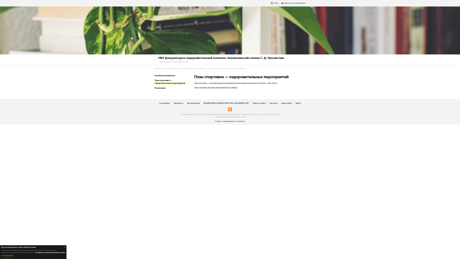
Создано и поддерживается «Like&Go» (230, 121)
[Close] (64, 247)
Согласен (7, 255)
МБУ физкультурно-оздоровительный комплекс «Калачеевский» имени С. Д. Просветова (221, 58)
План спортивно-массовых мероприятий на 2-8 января (215, 87)
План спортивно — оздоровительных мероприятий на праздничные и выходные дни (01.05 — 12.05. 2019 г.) (235, 83)
